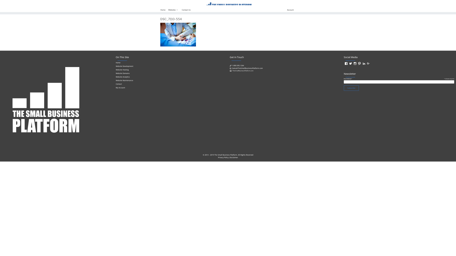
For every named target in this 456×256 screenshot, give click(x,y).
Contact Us (186, 10)
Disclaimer (234, 157)
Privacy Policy (223, 157)
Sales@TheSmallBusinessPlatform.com (247, 68)
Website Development (124, 66)
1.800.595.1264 (238, 65)
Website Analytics (123, 77)
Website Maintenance (124, 80)
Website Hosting (122, 70)
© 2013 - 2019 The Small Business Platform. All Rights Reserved (228, 155)
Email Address (348, 79)
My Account (120, 88)
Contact (119, 84)
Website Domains (123, 73)
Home (162, 10)
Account (290, 10)
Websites (172, 10)
